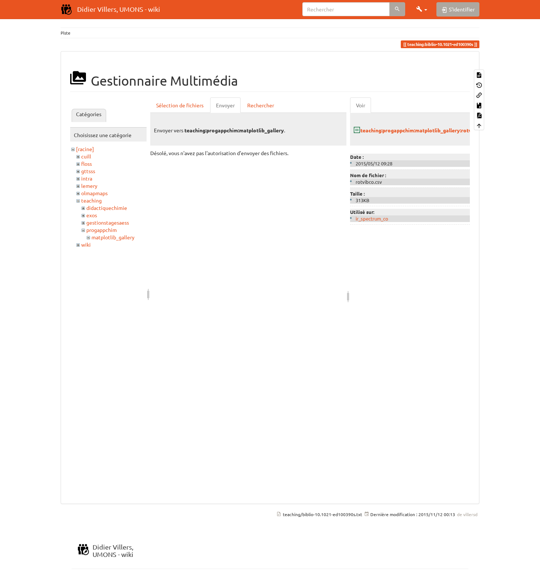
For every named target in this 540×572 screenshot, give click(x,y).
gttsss (88, 171)
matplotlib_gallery (112, 237)
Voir (360, 105)
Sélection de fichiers (180, 105)
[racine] (85, 149)
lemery (89, 185)
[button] (422, 9)
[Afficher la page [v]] (479, 74)
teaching (91, 200)
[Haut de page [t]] (479, 124)
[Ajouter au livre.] (479, 104)
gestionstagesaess (107, 222)
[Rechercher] (397, 9)
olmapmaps (94, 193)
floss (86, 163)
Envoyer (225, 105)
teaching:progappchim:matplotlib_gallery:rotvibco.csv (425, 130)
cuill (86, 156)
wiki (86, 244)
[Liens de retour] (479, 94)
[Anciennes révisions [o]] (479, 84)
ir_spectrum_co (372, 218)
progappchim (101, 229)
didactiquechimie (106, 207)
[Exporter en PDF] (479, 114)
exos (91, 215)
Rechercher (260, 105)
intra (86, 178)
